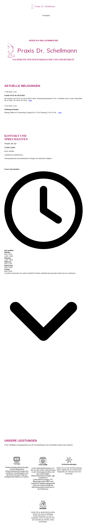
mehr (30, 100)
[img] (43, 6)
